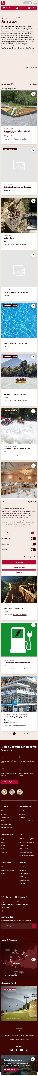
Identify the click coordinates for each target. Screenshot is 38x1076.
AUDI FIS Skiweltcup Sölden (27, 839)
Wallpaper (22, 883)
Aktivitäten (5, 806)
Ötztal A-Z (17, 18)
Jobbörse (11, 1039)
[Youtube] (21, 1050)
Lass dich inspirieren (7, 827)
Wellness (4, 821)
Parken (3, 849)
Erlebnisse (22, 817)
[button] (19, 1030)
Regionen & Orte (9, 18)
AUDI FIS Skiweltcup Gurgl (26, 842)
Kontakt (21, 867)
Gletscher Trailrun (24, 849)
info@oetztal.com (21, 908)
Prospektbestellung (24, 880)
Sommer (3, 814)
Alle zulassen (19, 562)
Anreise (3, 842)
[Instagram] (11, 1050)
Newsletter (22, 870)
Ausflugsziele (5, 817)
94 (24, 734)
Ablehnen (19, 572)
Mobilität (4, 845)
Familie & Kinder (6, 824)
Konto (3, 873)
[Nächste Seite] (27, 734)
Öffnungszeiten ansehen (20, 139)
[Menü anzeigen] (35, 3)
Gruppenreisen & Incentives (27, 821)
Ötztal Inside (6, 862)
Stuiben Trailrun (23, 845)
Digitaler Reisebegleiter (8, 870)
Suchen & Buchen (25, 806)
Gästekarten (4, 867)
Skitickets (22, 814)
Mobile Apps (23, 877)
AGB (22, 1035)
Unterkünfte (22, 811)
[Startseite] (2, 18)
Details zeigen (28, 557)
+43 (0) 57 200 (5, 908)
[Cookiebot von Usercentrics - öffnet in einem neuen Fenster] (28, 502)
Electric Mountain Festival (26, 855)
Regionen (4, 839)
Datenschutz (15, 1035)
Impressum (6, 1035)
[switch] (33, 538)
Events (21, 834)
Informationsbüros (24, 873)
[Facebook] (16, 1050)
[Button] (34, 926)
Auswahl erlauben (19, 567)
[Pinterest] (26, 1050)
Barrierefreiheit (30, 1035)
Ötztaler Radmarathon (25, 852)
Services (22, 862)
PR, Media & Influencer (22, 1039)
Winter (3, 811)
